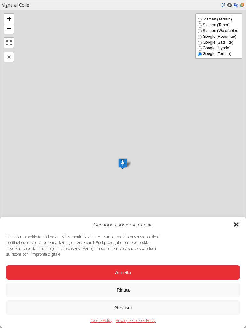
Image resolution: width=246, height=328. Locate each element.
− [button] (9, 29)
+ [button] (9, 19)
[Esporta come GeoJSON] (230, 4)
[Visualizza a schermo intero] (9, 43)
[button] (236, 224)
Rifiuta (123, 290)
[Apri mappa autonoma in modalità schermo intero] (224, 4)
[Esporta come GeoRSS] (243, 4)
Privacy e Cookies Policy (136, 320)
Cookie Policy (101, 320)
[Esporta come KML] (237, 4)
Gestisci (123, 307)
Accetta (123, 272)
